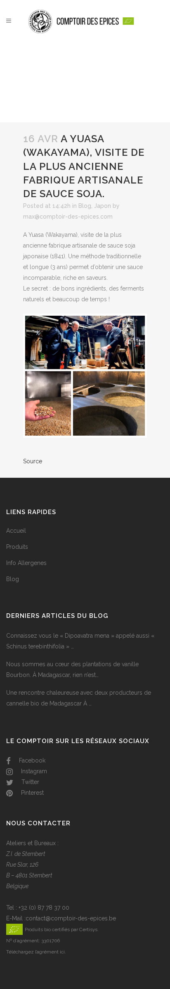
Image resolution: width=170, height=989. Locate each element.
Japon (102, 206)
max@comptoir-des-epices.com (68, 216)
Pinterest (31, 792)
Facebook (31, 760)
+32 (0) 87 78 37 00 (44, 907)
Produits (17, 546)
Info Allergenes (26, 563)
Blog (84, 206)
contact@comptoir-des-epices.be (71, 918)
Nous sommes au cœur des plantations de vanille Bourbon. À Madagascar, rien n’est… (72, 669)
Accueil (16, 530)
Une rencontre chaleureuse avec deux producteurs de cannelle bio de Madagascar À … (78, 698)
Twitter (29, 782)
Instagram (33, 771)
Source (32, 461)
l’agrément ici (50, 952)
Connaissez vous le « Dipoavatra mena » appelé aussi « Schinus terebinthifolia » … (80, 641)
